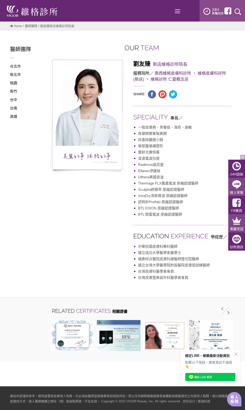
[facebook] (228, 11)
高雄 (13, 116)
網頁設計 (189, 401)
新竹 (13, 91)
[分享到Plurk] (162, 94)
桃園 (13, 83)
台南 (13, 108)
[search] (237, 11)
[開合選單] (242, 157)
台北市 (15, 66)
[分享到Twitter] (173, 94)
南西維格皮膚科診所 (173, 73)
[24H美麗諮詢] (213, 11)
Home (18, 26)
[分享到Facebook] (152, 94)
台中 (13, 100)
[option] (73, 335)
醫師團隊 (31, 26)
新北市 (15, 75)
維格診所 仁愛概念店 (170, 79)
